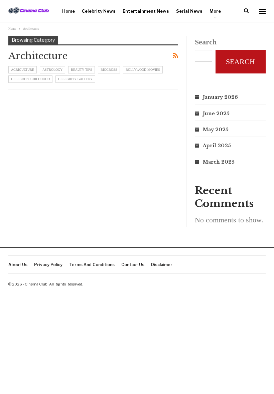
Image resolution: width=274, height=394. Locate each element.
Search (206, 42)
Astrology (52, 69)
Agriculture (22, 69)
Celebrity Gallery (75, 79)
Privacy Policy (48, 264)
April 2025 (217, 146)
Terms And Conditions (92, 264)
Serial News (189, 11)
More (215, 11)
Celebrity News (99, 11)
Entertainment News (146, 11)
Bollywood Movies (143, 69)
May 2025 (216, 130)
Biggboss (109, 69)
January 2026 (220, 97)
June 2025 (216, 114)
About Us (17, 264)
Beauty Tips (81, 69)
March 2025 (219, 162)
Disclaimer (161, 264)
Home (68, 11)
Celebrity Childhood (30, 79)
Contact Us (132, 264)
